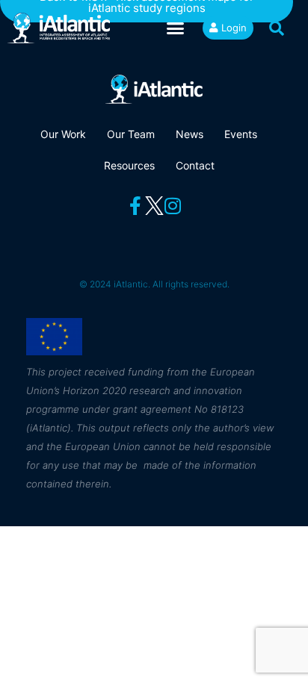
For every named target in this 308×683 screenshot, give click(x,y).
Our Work (63, 134)
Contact (195, 165)
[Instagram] (173, 205)
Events (240, 134)
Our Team (131, 134)
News (189, 134)
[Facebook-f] (135, 205)
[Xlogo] (154, 205)
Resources (129, 165)
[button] (175, 28)
